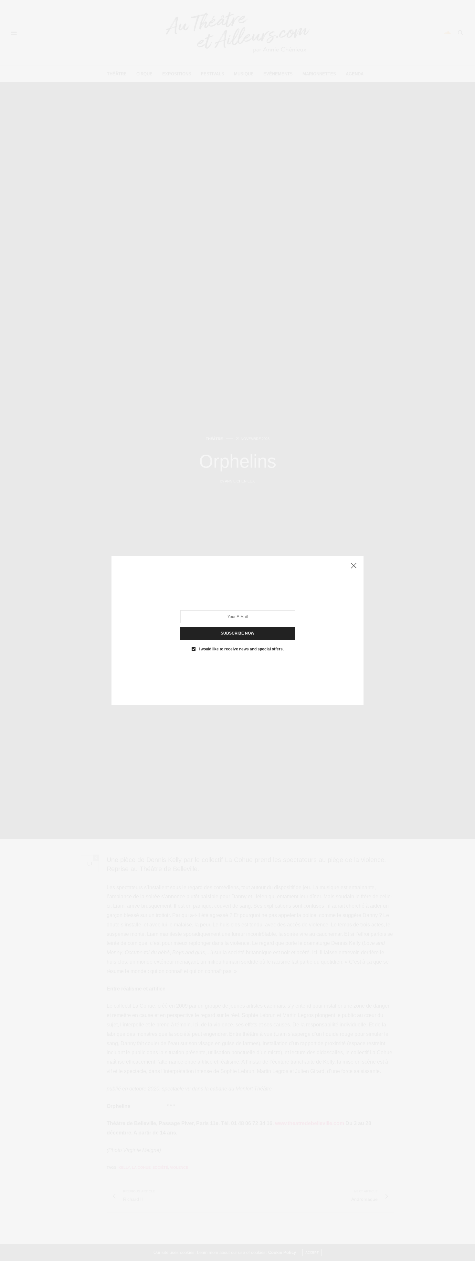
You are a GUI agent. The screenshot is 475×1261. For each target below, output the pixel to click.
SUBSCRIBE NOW (237, 633)
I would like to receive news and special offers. (241, 649)
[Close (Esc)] (353, 565)
